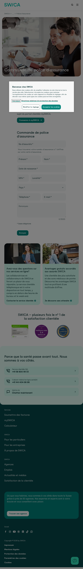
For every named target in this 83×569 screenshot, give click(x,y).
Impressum (16, 101)
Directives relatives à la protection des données (39, 101)
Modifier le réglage (31, 107)
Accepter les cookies (51, 107)
